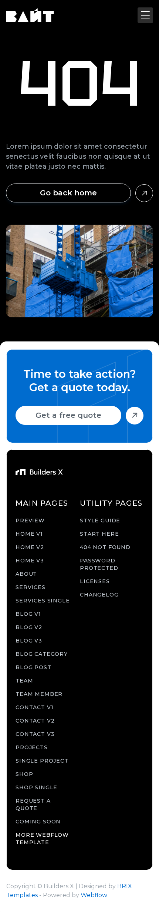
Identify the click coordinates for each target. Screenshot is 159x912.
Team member (39, 694)
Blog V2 (29, 627)
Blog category (42, 654)
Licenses (95, 581)
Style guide (100, 520)
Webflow (94, 895)
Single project (42, 760)
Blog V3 (29, 640)
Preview (30, 520)
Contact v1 (34, 707)
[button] (145, 15)
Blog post (33, 667)
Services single (43, 600)
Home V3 (30, 560)
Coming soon (38, 821)
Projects (32, 747)
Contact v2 (35, 720)
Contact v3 (35, 734)
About (26, 574)
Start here (99, 534)
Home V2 (30, 547)
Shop (24, 774)
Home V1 (29, 534)
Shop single (36, 787)
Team (24, 680)
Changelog (99, 594)
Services (30, 587)
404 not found (105, 547)
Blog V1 (28, 614)
